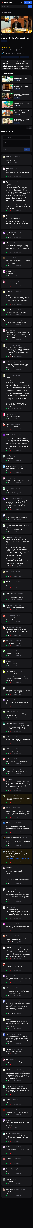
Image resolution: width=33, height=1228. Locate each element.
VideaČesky (8, 3)
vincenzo (8, 688)
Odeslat (27, 149)
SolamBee (9, 851)
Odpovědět (18, 163)
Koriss (8, 889)
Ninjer (8, 796)
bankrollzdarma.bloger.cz (13, 838)
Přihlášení (27, 2)
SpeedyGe (9, 1100)
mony (8, 907)
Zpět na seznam (6, 13)
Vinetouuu (9, 258)
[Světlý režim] (21, 2)
